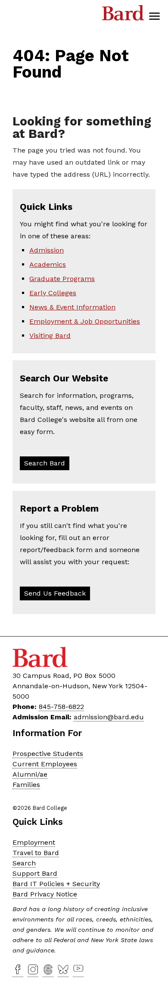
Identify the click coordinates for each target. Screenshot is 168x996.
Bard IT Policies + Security (56, 884)
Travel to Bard (35, 853)
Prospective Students (47, 753)
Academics (47, 264)
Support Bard (34, 873)
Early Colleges (52, 293)
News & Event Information (72, 307)
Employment (33, 842)
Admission (46, 250)
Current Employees (44, 764)
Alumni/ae (29, 774)
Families (26, 785)
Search (24, 863)
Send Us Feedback (55, 593)
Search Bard (44, 463)
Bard (123, 15)
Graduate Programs (62, 279)
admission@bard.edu (109, 717)
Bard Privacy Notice (44, 894)
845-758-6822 (61, 707)
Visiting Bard (50, 335)
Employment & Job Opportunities (84, 321)
